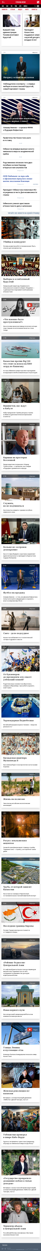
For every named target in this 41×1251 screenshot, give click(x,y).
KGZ (7, 6)
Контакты (4, 1245)
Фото (27, 10)
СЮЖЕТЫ (34, 10)
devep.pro (35, 1249)
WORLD (25, 6)
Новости (4, 10)
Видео (20, 10)
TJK (11, 6)
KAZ (3, 6)
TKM (16, 6)
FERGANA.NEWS (21, 2)
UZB (20, 6)
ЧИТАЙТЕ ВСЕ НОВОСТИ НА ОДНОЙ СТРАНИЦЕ (24, 213)
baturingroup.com (20, 1249)
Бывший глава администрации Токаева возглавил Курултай (11, 33)
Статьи (12, 10)
